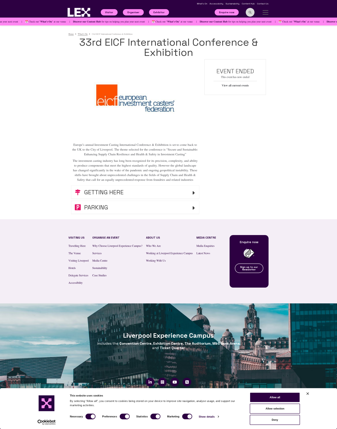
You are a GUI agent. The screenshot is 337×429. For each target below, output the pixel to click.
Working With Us (156, 260)
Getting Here (103, 192)
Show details (207, 416)
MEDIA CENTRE (206, 237)
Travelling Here (77, 246)
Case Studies (99, 275)
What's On (202, 3)
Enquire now (226, 12)
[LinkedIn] (150, 382)
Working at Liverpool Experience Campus (169, 253)
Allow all (275, 397)
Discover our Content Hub (77, 21)
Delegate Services (78, 275)
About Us (153, 237)
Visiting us (76, 237)
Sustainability (233, 3)
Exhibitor (159, 12)
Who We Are (153, 246)
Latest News (203, 253)
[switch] (125, 416)
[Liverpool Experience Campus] (79, 12)
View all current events (235, 85)
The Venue (74, 253)
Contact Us (263, 3)
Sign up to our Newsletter (249, 268)
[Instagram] (162, 382)
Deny (275, 419)
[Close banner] (307, 393)
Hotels (72, 268)
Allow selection (275, 408)
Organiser (133, 12)
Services (97, 253)
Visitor (109, 12)
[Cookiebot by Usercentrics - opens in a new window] (46, 422)
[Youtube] (175, 382)
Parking (95, 207)
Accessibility (217, 3)
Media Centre (99, 260)
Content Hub (248, 3)
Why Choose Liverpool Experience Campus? (117, 246)
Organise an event (106, 237)
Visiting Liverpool (78, 260)
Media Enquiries (205, 246)
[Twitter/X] (187, 382)
